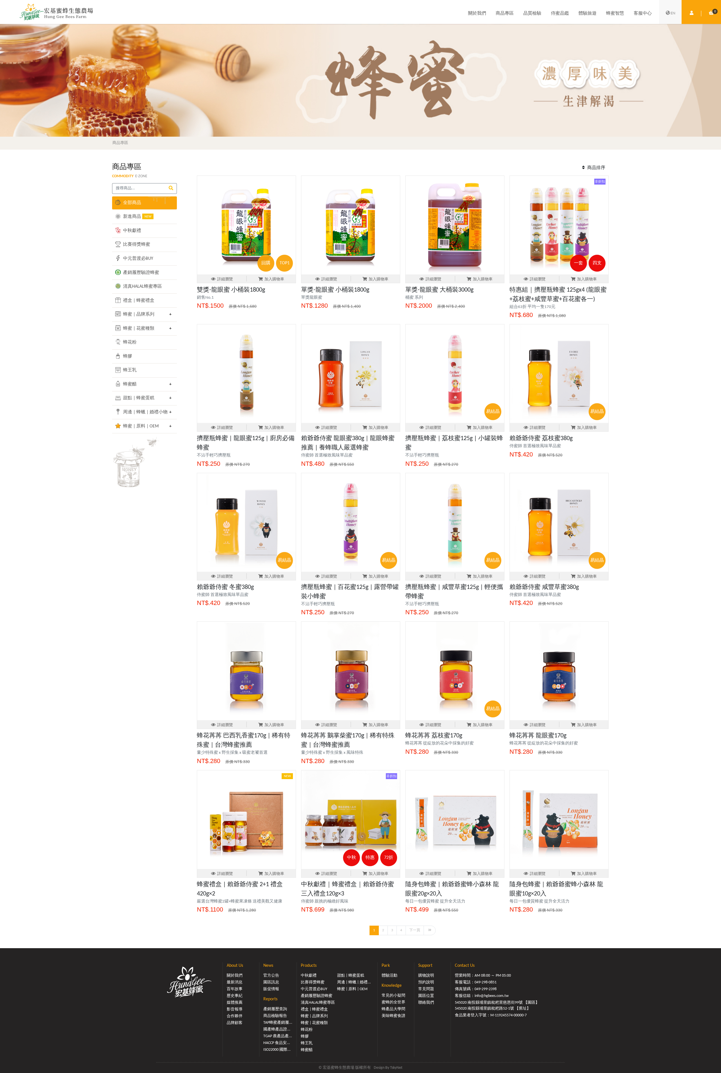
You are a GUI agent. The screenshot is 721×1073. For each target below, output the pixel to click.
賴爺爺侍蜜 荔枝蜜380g (541, 438)
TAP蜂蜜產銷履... (277, 1023)
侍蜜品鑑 (560, 13)
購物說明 (426, 976)
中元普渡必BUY (137, 258)
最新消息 (234, 982)
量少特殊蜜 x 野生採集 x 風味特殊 (332, 753)
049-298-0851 (486, 982)
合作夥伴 (234, 1016)
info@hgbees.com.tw (492, 996)
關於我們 (477, 13)
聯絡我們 (426, 1003)
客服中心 (643, 13)
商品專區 (505, 13)
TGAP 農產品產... (277, 1036)
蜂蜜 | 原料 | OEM (140, 426)
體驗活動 (389, 976)
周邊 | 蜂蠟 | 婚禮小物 (144, 412)
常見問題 (426, 989)
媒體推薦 (234, 1003)
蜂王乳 (129, 370)
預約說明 (426, 982)
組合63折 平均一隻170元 (532, 307)
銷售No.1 (205, 298)
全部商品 (131, 203)
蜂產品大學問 (393, 1009)
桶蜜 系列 (414, 298)
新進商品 (137, 216)
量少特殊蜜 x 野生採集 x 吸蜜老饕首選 (232, 753)
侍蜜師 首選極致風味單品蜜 (327, 455)
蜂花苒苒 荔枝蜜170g (433, 736)
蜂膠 (127, 356)
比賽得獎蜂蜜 (136, 244)
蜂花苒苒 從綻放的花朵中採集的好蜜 (439, 743)
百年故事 (234, 989)
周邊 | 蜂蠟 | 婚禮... (354, 982)
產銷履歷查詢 (275, 1009)
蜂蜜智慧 (615, 13)
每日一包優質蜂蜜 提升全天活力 (435, 901)
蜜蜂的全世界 (393, 1002)
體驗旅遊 (587, 13)
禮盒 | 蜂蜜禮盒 (138, 300)
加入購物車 (274, 279)
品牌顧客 (234, 1023)
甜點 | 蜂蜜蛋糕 (138, 398)
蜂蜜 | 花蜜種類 (138, 328)
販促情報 (271, 989)
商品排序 (595, 168)
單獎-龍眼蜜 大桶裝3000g (439, 290)
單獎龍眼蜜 (311, 298)
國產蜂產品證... (276, 1029)
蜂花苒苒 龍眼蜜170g (537, 736)
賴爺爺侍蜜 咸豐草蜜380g (544, 587)
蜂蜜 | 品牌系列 (138, 314)
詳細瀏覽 (225, 279)
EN (673, 13)
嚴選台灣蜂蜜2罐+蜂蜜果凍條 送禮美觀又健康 (239, 901)
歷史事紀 (234, 996)
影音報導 (234, 1009)
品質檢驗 (532, 13)
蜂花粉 (129, 342)
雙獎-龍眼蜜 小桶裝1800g (231, 290)
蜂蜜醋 (129, 384)
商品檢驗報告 (275, 1016)
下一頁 (414, 930)
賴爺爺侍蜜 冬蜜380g (225, 587)
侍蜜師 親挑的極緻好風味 (324, 901)
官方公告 (271, 976)
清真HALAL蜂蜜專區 (142, 286)
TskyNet (396, 1068)
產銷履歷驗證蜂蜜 (140, 273)
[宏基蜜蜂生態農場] (56, 12)
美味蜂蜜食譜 (393, 1016)
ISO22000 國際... (277, 1050)
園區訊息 (271, 982)
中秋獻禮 (131, 231)
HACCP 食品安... (276, 1043)
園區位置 (426, 996)
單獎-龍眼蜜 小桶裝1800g (335, 290)
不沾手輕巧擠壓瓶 (214, 455)
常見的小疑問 (393, 996)
